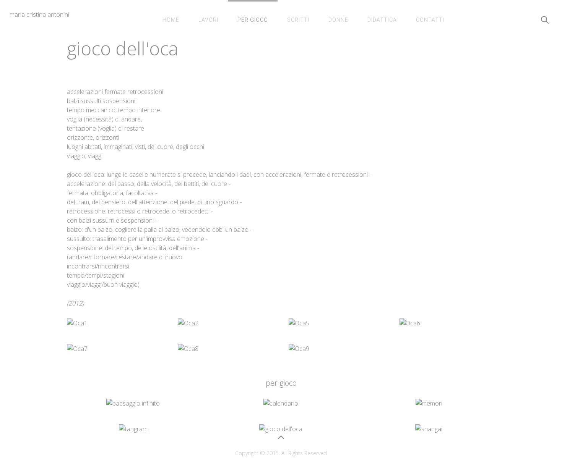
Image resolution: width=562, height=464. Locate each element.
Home (170, 20)
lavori (208, 20)
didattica (382, 20)
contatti (430, 20)
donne (338, 20)
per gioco (252, 20)
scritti (298, 20)
